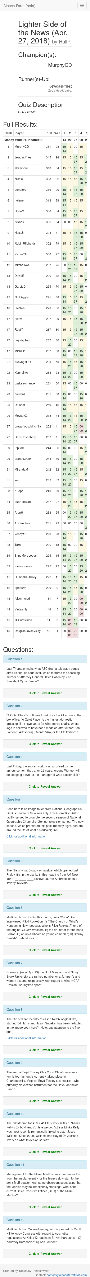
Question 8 (14, 1009)
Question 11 (15, 1164)
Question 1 (14, 658)
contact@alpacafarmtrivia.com (67, 1275)
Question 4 (14, 799)
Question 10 (15, 1113)
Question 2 (14, 705)
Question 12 (15, 1219)
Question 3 (14, 756)
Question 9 (14, 1062)
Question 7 (14, 962)
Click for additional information (26, 836)
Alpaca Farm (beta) (19, 5)
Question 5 (14, 860)
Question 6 (14, 907)
